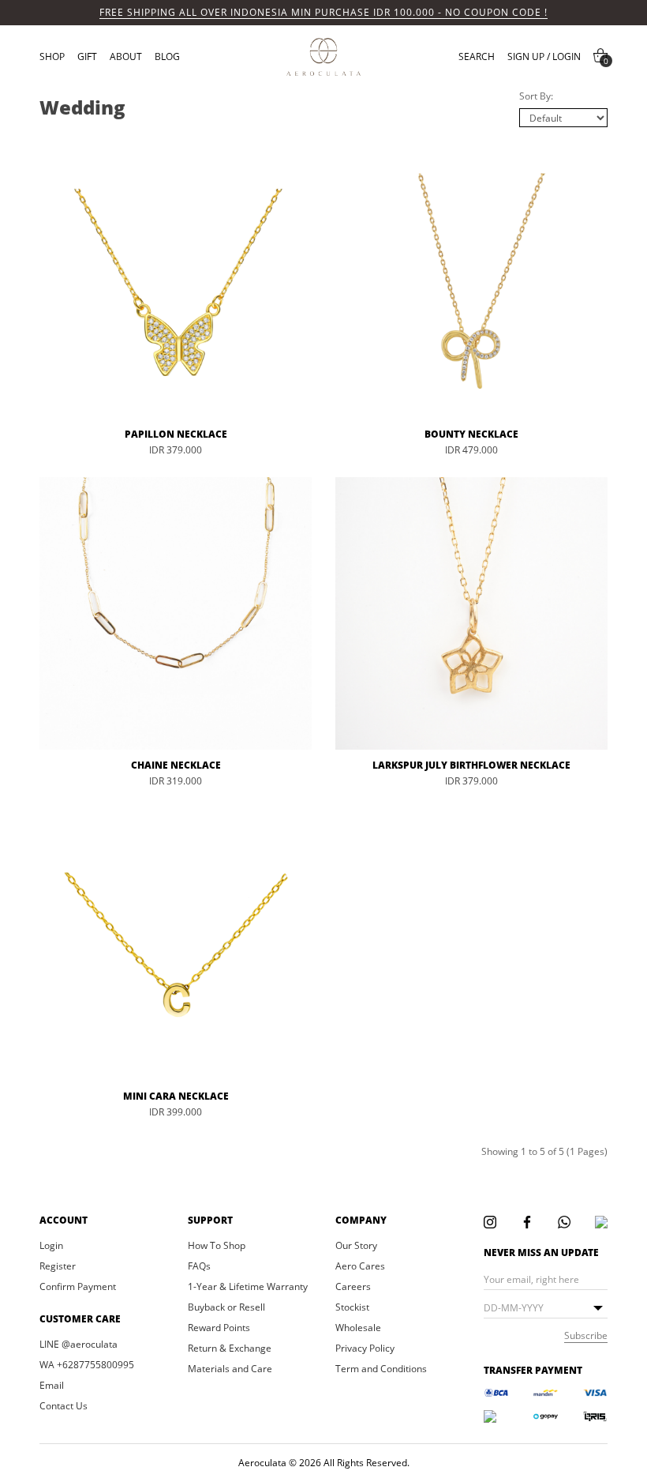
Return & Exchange (229, 1348)
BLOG (167, 57)
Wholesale (358, 1328)
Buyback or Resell (226, 1307)
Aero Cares (360, 1266)
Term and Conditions (381, 1369)
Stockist (352, 1307)
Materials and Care (230, 1369)
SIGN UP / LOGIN (544, 57)
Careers (353, 1287)
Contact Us (63, 1406)
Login (51, 1245)
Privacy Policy (365, 1348)
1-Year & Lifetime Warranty (248, 1287)
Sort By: (536, 96)
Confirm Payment (77, 1287)
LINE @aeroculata (78, 1344)
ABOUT (126, 57)
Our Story (356, 1245)
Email (51, 1385)
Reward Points (219, 1328)
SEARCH (476, 57)
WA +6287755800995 (86, 1365)
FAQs (199, 1266)
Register (57, 1266)
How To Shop (216, 1245)
